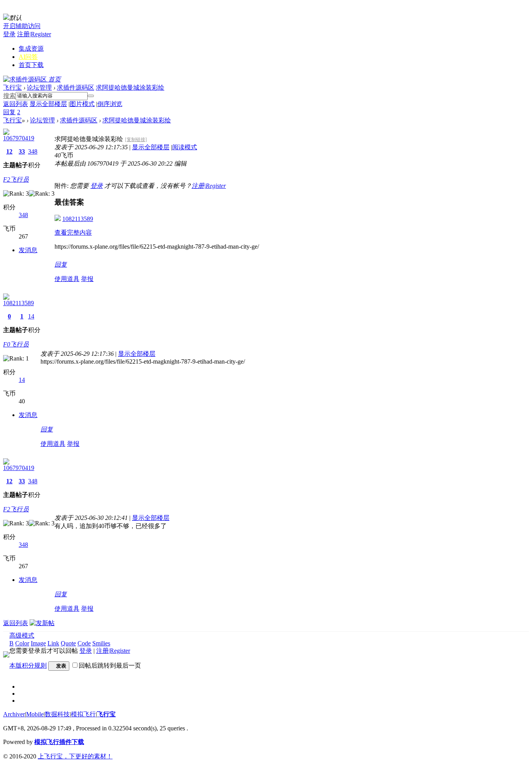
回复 (61, 264)
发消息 (28, 250)
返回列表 (15, 104)
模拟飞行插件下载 (59, 742)
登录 (9, 34)
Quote (68, 643)
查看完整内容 (73, 232)
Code (84, 643)
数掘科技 (57, 714)
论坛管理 (39, 87)
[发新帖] (42, 623)
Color (22, 643)
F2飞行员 (16, 179)
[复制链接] (136, 139)
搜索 (9, 95)
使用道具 (67, 279)
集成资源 (31, 48)
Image (38, 643)
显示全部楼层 (48, 104)
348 (32, 151)
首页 (31, 65)
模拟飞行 (83, 714)
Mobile (35, 714)
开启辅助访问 (22, 26)
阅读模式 (184, 147)
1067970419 (18, 138)
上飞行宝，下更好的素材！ (75, 756)
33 (22, 151)
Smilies (101, 643)
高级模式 (21, 635)
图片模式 (82, 104)
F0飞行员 (16, 344)
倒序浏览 (109, 104)
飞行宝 (12, 87)
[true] (91, 96)
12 (9, 151)
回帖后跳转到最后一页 (110, 665)
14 (31, 316)
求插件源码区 (75, 87)
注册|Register (34, 34)
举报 (87, 279)
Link (53, 643)
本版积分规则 (28, 665)
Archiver (14, 714)
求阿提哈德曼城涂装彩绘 (130, 87)
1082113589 (77, 219)
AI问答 (28, 56)
